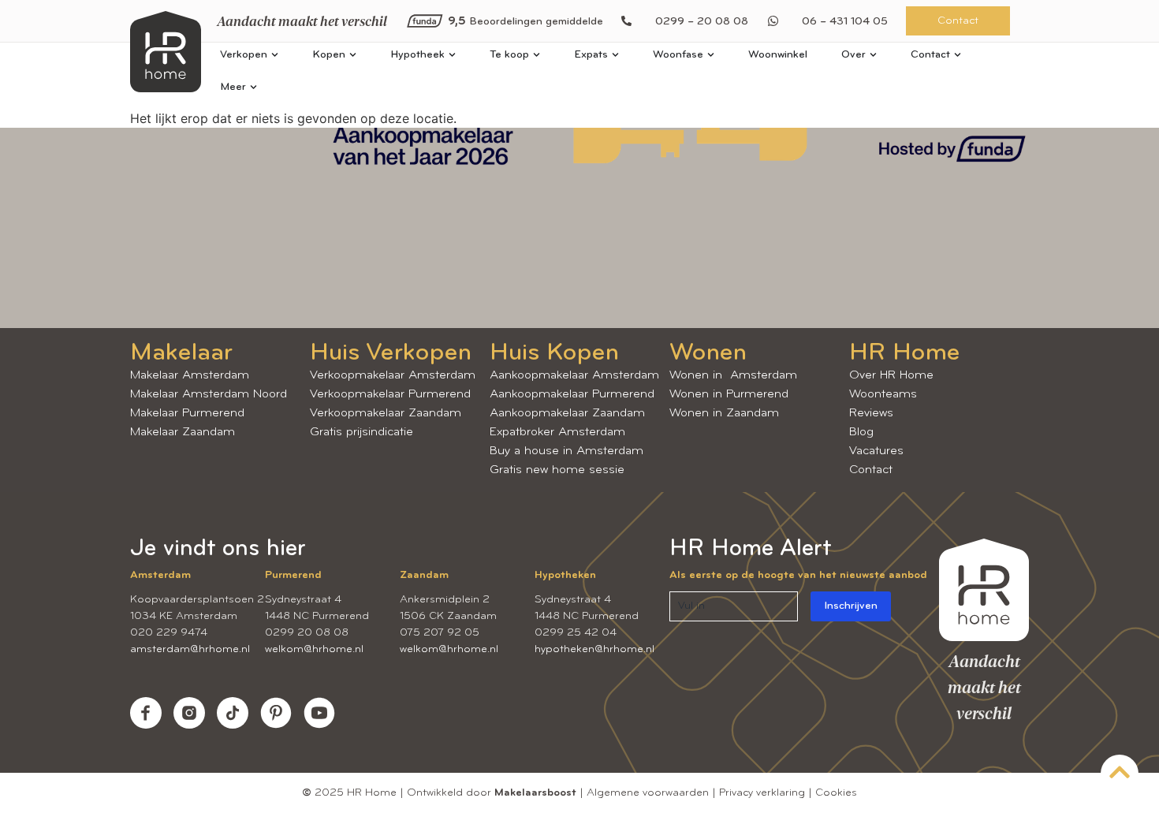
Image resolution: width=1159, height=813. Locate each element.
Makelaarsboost (535, 793)
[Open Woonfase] (710, 55)
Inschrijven (851, 606)
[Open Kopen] (352, 55)
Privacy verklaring (762, 793)
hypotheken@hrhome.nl (594, 649)
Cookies (836, 793)
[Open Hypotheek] (452, 55)
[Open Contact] (957, 55)
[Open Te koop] (536, 55)
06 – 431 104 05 (845, 22)
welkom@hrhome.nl (314, 649)
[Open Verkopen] (274, 55)
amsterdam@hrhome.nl (190, 649)
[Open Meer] (253, 87)
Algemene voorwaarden (648, 793)
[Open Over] (873, 55)
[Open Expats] (615, 55)
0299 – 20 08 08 (701, 22)
